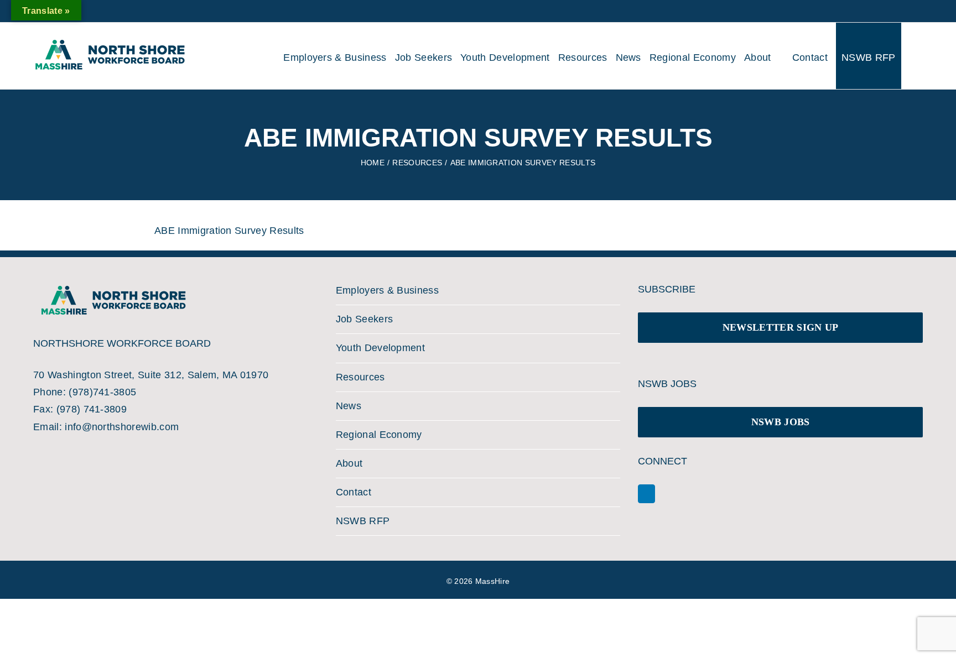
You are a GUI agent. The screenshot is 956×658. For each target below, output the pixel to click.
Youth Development (380, 347)
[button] (911, 56)
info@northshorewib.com (122, 426)
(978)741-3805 (102, 392)
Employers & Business (387, 290)
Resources (360, 377)
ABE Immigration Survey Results (229, 230)
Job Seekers (364, 319)
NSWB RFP (363, 520)
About (349, 463)
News (348, 405)
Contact (353, 492)
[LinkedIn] (646, 493)
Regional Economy (379, 434)
